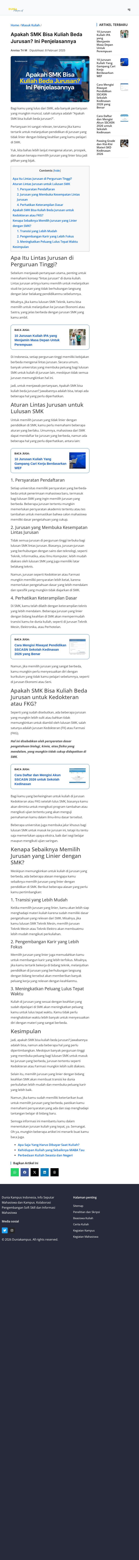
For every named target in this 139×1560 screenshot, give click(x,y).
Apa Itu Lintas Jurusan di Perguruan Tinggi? (42, 179)
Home (15, 25)
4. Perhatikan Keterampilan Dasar (40, 205)
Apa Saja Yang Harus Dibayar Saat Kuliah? (48, 1145)
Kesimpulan (21, 247)
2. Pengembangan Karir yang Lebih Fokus (45, 236)
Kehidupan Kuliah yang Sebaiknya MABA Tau (51, 1150)
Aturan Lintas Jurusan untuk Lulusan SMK (41, 184)
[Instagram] (12, 1230)
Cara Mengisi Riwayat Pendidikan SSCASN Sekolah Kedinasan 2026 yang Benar (105, 96)
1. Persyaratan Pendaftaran (36, 189)
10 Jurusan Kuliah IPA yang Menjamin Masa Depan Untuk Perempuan (105, 41)
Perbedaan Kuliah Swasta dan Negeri (45, 1155)
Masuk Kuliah (30, 25)
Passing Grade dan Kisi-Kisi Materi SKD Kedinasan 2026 (106, 147)
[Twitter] (5, 1230)
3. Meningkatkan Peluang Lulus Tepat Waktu (47, 242)
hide (57, 170)
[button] (129, 10)
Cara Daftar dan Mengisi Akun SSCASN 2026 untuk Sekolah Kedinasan (106, 124)
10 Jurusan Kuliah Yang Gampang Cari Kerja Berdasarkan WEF (106, 68)
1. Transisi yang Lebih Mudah (37, 231)
